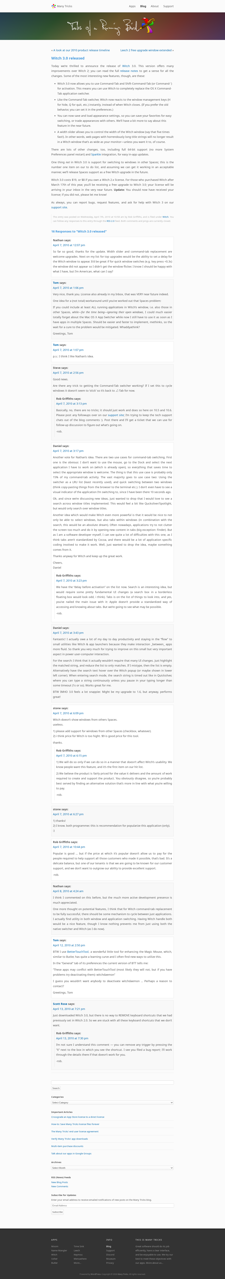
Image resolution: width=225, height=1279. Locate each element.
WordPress (96, 1274)
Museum (111, 1258)
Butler (54, 1262)
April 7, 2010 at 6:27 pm (68, 814)
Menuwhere (80, 1258)
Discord (110, 1254)
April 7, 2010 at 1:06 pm (68, 288)
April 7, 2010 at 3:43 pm (68, 633)
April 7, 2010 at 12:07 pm (69, 245)
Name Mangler (59, 1250)
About (155, 6)
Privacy (110, 1262)
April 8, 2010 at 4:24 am (68, 891)
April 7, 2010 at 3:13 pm (71, 403)
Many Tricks (64, 6)
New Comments (59, 1186)
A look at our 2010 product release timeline (81, 50)
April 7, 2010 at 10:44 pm (69, 847)
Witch (126, 66)
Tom (56, 283)
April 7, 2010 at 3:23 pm (71, 580)
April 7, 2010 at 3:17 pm (68, 451)
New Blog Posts (59, 1182)
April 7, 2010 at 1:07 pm (68, 350)
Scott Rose (60, 1004)
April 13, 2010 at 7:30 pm (72, 1038)
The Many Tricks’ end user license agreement (74, 1131)
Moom (54, 1246)
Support (168, 6)
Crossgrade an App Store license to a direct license (77, 1116)
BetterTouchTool (78, 951)
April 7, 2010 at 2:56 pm (68, 372)
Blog (143, 6)
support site (59, 207)
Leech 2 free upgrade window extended (146, 50)
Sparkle (96, 154)
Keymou (78, 1254)
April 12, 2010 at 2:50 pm (69, 945)
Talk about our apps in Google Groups (71, 1153)
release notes (129, 71)
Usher (54, 1258)
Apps (132, 6)
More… (77, 1262)
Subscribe (57, 1211)
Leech (77, 1250)
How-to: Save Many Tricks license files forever (75, 1124)
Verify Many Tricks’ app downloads (69, 1138)
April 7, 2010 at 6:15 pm (71, 755)
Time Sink (79, 1246)
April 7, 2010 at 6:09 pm (68, 713)
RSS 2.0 (110, 220)
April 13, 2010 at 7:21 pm (69, 1009)
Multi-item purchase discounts (67, 1146)
